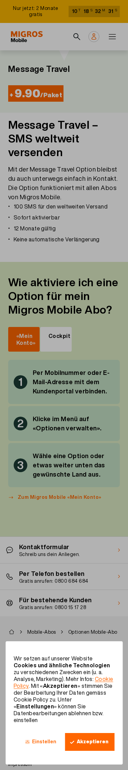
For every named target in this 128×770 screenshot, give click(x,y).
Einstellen (44, 741)
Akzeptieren (93, 741)
